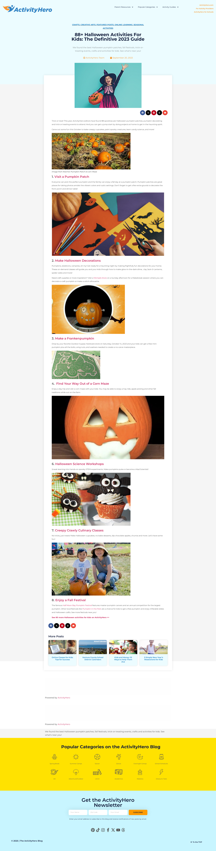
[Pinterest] (93, 830)
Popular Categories (146, 7)
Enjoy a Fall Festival (70, 600)
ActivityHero (64, 697)
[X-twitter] (113, 830)
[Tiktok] (98, 830)
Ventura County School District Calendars (92, 658)
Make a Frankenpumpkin (74, 338)
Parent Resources (122, 7)
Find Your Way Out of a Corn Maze (82, 383)
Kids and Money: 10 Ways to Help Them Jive (123, 659)
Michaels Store (100, 278)
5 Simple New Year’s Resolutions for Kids (153, 658)
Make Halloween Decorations (78, 260)
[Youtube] (118, 830)
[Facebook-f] (108, 830)
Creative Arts (88, 25)
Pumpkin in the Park (91, 609)
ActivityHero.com (206, 5)
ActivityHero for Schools (203, 12)
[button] (142, 112)
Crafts (76, 25)
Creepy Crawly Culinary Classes (79, 530)
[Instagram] (103, 830)
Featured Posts (105, 25)
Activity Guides (169, 7)
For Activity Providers (204, 9)
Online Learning (124, 25)
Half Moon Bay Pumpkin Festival (77, 605)
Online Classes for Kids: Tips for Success (62, 658)
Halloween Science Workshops (79, 464)
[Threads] (123, 830)
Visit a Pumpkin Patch (71, 177)
